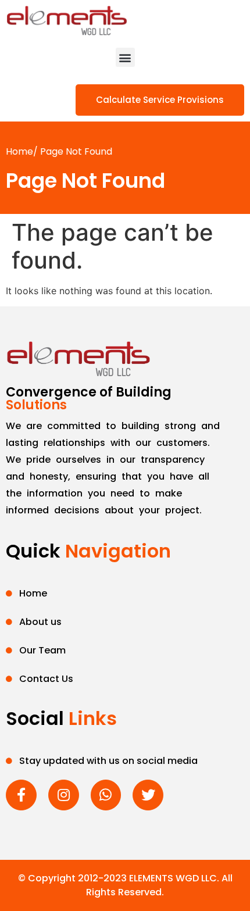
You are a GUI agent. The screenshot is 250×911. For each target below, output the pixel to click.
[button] (125, 57)
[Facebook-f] (21, 795)
